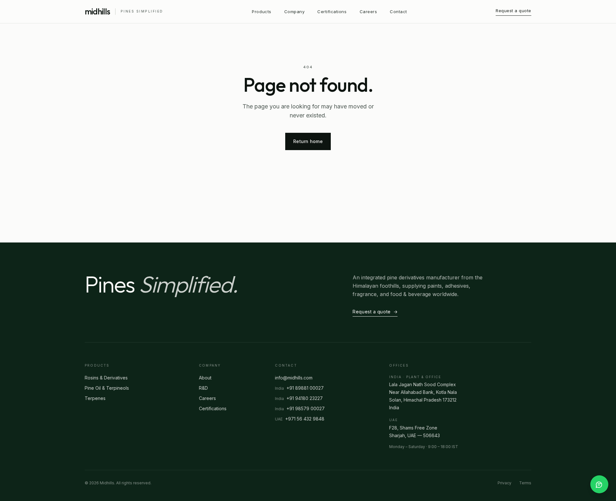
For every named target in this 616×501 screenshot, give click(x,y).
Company (294, 11)
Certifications (331, 11)
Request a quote (513, 10)
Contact (398, 11)
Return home (308, 141)
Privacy (504, 482)
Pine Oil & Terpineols (107, 388)
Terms (525, 482)
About (205, 377)
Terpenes (95, 398)
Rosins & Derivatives (106, 377)
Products (261, 11)
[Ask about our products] (599, 484)
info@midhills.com (293, 377)
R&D (203, 388)
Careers (368, 11)
